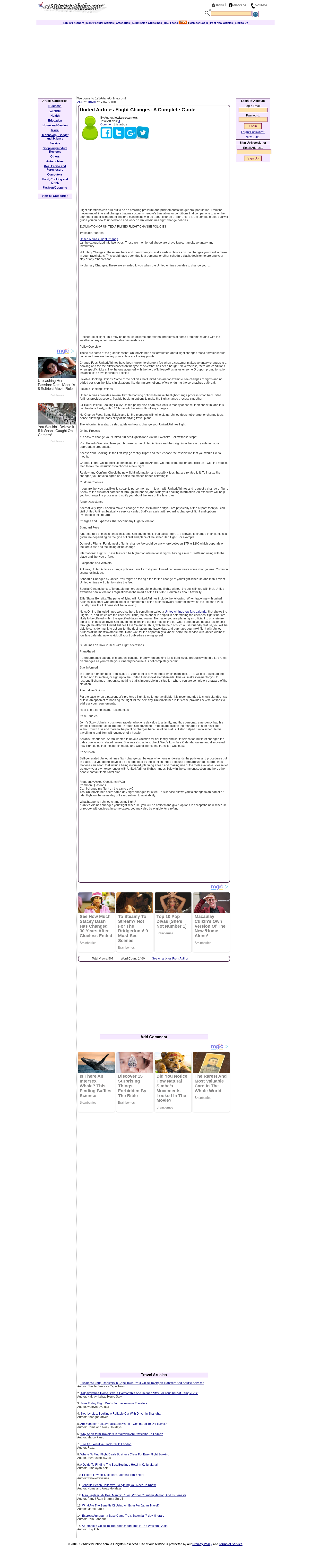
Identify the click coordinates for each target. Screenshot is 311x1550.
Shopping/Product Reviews (55, 150)
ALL (80, 102)
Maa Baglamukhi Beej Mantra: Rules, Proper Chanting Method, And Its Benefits (134, 1495)
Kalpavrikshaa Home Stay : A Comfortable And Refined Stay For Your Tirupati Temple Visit (139, 1393)
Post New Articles (221, 22)
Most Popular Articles (100, 22)
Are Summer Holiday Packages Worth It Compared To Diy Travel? (123, 1424)
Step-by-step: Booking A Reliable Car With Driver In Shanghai (120, 1413)
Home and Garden (55, 125)
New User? (253, 137)
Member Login (199, 22)
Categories (123, 22)
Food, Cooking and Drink (55, 181)
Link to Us (241, 22)
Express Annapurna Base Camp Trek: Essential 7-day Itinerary (123, 1515)
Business (54, 106)
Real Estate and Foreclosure (55, 168)
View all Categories (55, 196)
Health (55, 115)
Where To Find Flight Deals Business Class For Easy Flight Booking (124, 1454)
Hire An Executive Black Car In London (105, 1444)
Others (55, 156)
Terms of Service (230, 1544)
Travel (91, 102)
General (55, 111)
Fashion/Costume (55, 187)
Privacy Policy (202, 1544)
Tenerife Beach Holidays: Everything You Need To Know (119, 1485)
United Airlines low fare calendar (186, 611)
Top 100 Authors (73, 22)
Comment (106, 124)
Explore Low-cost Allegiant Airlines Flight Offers (113, 1475)
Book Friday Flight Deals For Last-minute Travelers (113, 1403)
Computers (55, 174)
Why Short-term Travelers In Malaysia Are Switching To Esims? (121, 1434)
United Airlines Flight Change (99, 239)
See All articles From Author (170, 958)
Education (55, 120)
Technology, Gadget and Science (55, 136)
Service (55, 143)
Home (220, 4)
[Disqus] (154, 1178)
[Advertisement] (155, 60)
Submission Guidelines (147, 22)
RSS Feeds (171, 22)
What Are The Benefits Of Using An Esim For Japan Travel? (121, 1505)
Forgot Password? (253, 132)
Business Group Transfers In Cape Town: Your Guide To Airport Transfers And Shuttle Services (142, 1383)
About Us (240, 4)
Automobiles (55, 161)
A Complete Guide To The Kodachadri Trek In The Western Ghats (124, 1526)
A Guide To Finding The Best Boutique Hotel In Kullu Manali (119, 1464)
